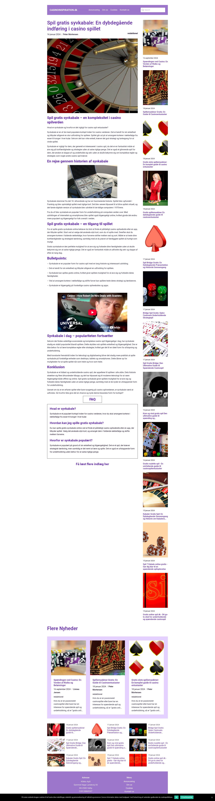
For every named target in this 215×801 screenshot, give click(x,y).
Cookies (113, 10)
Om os (105, 10)
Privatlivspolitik (186, 797)
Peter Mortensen (70, 34)
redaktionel (133, 33)
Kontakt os (124, 10)
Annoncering (94, 10)
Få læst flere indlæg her (92, 464)
